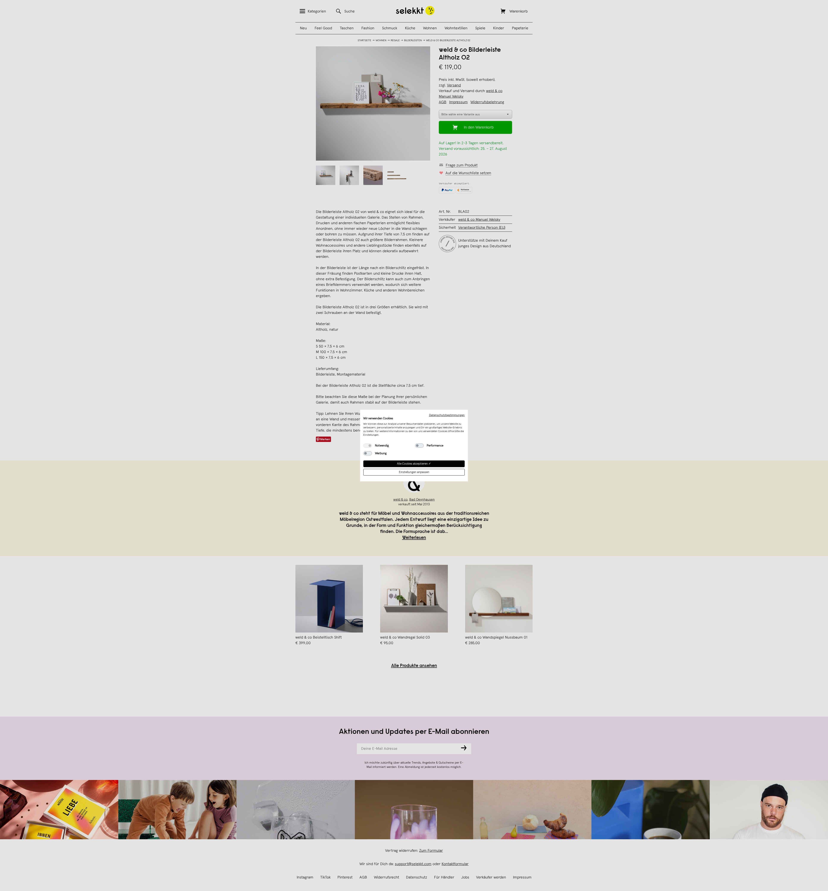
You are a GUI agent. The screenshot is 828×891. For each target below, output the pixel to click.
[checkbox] (367, 445)
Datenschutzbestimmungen (447, 415)
